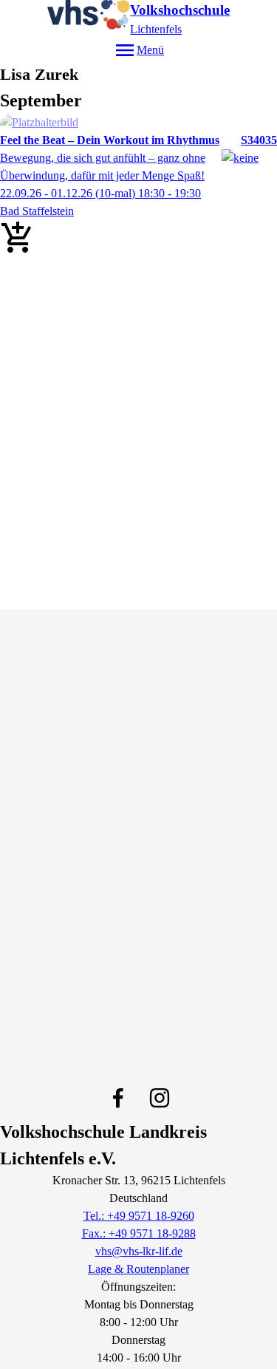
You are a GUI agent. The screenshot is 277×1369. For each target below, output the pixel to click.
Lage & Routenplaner (138, 1269)
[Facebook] (118, 1098)
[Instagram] (159, 1098)
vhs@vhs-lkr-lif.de (138, 1251)
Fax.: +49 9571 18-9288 (139, 1233)
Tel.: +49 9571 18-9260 (138, 1215)
